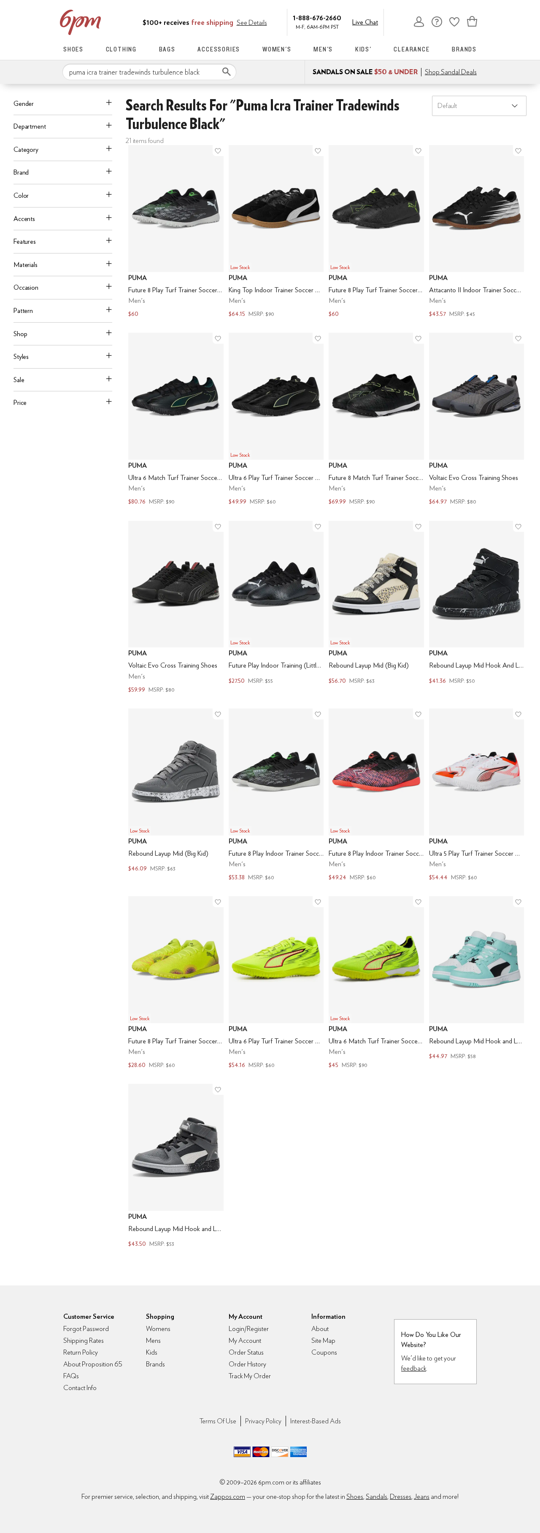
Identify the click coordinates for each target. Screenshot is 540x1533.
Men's (323, 49)
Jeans (421, 1497)
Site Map (323, 1340)
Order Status (246, 1352)
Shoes (73, 49)
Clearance (411, 49)
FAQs (71, 1376)
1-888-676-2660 (317, 17)
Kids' (363, 49)
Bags (167, 49)
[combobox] (149, 72)
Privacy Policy (263, 1421)
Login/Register (249, 1329)
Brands (464, 49)
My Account (419, 21)
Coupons (324, 1352)
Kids (151, 1352)
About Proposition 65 (92, 1364)
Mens (153, 1340)
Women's (277, 49)
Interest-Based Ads (315, 1421)
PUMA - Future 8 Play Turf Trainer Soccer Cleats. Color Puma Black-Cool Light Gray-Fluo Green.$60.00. (176, 232)
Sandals (376, 1497)
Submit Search (226, 71)
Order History (247, 1364)
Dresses (400, 1497)
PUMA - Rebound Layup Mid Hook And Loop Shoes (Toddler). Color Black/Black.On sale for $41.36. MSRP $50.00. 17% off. (476, 608)
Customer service (437, 21)
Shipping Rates (83, 1340)
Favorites (454, 21)
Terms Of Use (218, 1421)
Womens (158, 1329)
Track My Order (250, 1376)
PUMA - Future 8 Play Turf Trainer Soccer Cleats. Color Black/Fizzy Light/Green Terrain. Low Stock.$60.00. (376, 232)
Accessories (218, 49)
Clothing (121, 49)
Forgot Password (86, 1329)
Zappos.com (227, 1497)
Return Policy (80, 1352)
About (320, 1329)
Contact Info (80, 1388)
